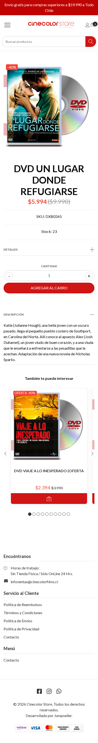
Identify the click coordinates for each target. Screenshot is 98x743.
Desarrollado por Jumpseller (49, 715)
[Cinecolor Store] (49, 24)
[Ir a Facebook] (39, 691)
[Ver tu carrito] (92, 24)
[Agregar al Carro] (49, 498)
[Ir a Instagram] (49, 691)
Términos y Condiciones (23, 612)
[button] (30, 514)
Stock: (46, 231)
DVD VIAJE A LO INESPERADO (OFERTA (49, 470)
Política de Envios (18, 620)
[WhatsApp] (58, 691)
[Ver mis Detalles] (87, 25)
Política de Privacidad (21, 629)
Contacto (11, 637)
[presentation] (5, 453)
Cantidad (49, 266)
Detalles (11, 249)
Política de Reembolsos (23, 604)
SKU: (40, 216)
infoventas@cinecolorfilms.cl (34, 581)
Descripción (14, 314)
